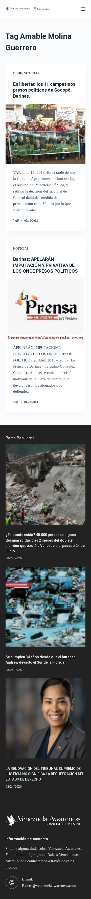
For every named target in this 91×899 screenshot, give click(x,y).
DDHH (17, 73)
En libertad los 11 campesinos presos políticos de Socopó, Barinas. (44, 90)
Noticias (31, 73)
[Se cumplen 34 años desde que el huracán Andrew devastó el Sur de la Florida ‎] (46, 607)
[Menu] (83, 9)
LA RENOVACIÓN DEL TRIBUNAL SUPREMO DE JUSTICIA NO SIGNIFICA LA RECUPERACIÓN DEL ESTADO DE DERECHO (45, 774)
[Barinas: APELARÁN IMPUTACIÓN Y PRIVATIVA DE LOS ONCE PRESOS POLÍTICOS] (46, 309)
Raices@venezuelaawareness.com (49, 886)
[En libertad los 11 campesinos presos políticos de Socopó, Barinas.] (46, 134)
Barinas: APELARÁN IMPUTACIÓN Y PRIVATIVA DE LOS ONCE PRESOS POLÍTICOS (45, 265)
